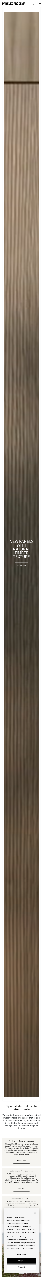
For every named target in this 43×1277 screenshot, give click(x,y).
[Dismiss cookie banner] (35, 1213)
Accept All (21, 1261)
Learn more (21, 1161)
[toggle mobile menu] (40, 3)
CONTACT (21, 1188)
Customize (21, 1254)
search (34, 4)
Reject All (21, 1267)
